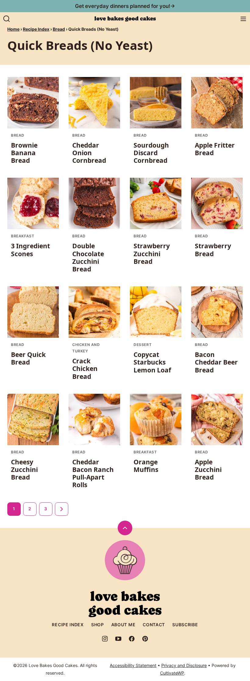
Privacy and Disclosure (184, 665)
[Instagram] (105, 638)
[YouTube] (118, 638)
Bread (59, 29)
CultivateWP (172, 673)
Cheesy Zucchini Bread (24, 469)
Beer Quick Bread (28, 358)
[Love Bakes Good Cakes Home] (125, 19)
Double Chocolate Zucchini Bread (88, 257)
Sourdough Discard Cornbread (151, 153)
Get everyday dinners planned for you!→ (125, 6)
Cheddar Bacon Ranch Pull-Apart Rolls (93, 473)
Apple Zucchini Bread (208, 469)
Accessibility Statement (133, 665)
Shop (97, 624)
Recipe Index (36, 29)
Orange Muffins (146, 466)
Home (13, 29)
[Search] (6, 19)
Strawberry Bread (213, 250)
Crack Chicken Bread (85, 368)
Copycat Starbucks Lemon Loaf (152, 362)
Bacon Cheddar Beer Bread (216, 362)
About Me (123, 624)
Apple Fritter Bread (215, 149)
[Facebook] (131, 638)
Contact (154, 624)
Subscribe (185, 624)
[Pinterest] (145, 638)
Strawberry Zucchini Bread (152, 253)
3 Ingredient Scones (30, 250)
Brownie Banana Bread (24, 153)
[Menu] (243, 19)
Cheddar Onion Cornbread (89, 153)
